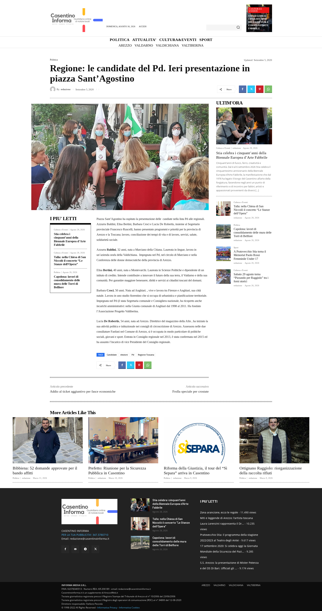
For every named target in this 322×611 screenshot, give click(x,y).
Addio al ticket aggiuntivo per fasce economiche (83, 391)
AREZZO (206, 585)
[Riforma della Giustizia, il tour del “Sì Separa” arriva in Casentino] (199, 440)
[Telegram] (85, 549)
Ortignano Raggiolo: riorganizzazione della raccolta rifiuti (270, 470)
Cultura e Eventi (255, 10)
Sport (236, 248)
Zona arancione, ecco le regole (219, 512)
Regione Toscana (146, 354)
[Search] (238, 28)
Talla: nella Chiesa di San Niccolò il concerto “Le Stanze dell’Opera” (70, 260)
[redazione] (53, 89)
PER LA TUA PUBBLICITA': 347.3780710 (84, 535)
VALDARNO (219, 585)
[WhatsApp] (268, 89)
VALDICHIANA (236, 585)
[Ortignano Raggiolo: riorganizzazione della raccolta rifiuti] (274, 440)
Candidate (112, 354)
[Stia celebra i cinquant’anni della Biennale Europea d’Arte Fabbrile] (244, 125)
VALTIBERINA (254, 585)
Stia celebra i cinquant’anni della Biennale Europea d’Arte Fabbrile (258, 22)
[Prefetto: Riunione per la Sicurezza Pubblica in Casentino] (123, 440)
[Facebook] (242, 89)
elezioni (124, 354)
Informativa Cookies (129, 607)
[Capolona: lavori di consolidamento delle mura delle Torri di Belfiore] (223, 231)
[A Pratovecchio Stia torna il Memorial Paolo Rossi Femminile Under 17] (223, 254)
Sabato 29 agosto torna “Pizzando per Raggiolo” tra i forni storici (251, 278)
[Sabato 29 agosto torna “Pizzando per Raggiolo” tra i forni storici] (223, 276)
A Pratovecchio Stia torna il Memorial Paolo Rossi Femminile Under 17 (250, 255)
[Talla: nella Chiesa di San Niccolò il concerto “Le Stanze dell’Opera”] (223, 208)
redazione (66, 89)
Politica (54, 59)
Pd (133, 354)
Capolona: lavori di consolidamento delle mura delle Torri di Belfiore (253, 232)
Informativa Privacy (107, 607)
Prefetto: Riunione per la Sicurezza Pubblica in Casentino (117, 470)
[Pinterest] (259, 89)
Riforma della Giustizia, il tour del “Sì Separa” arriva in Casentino (195, 470)
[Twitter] (251, 89)
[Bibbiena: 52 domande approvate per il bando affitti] (48, 440)
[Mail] (75, 549)
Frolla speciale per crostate (190, 391)
